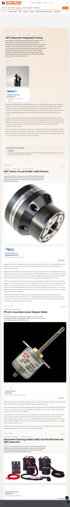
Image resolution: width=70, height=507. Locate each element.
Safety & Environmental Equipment (11, 436)
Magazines (30, 7)
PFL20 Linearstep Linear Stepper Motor (26, 312)
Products (18, 7)
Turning (52, 34)
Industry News (11, 7)
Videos (24, 7)
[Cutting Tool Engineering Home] (11, 2)
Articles (4, 7)
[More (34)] (68, 12)
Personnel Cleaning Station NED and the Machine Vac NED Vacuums (34, 440)
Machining (25, 11)
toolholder (42, 120)
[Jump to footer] (67, 498)
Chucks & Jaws (7, 168)
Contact (45, 2)
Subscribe (65, 7)
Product (7, 31)
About (33, 2)
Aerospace (32, 11)
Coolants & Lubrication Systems (24, 34)
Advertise (38, 2)
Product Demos (57, 11)
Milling (20, 11)
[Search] (67, 3)
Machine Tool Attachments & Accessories (44, 11)
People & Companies (13, 11)
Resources (37, 7)
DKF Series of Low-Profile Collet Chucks (26, 171)
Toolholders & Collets (16, 168)
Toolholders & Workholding (37, 34)
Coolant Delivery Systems (11, 34)
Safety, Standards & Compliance (26, 436)
